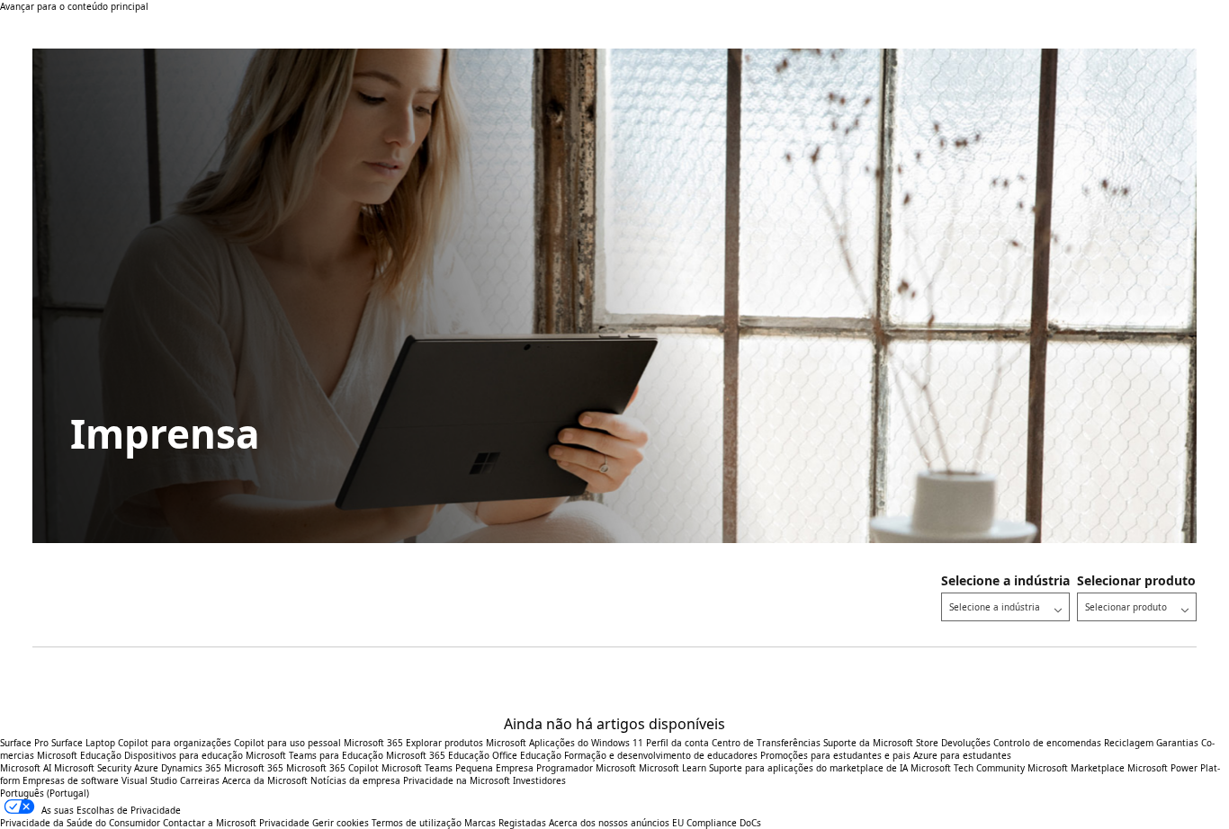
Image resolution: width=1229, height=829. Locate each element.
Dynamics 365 (191, 768)
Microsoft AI (25, 768)
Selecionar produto (1136, 580)
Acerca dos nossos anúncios (609, 822)
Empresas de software (70, 780)
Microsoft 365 (373, 742)
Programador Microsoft (586, 768)
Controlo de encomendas (1047, 742)
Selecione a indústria (1005, 580)
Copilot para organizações (174, 742)
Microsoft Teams (417, 768)
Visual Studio (149, 780)
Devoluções (966, 742)
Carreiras (200, 780)
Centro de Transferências (766, 742)
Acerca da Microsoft (265, 780)
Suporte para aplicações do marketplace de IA (808, 768)
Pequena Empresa (494, 768)
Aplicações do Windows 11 (586, 742)
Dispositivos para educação (183, 755)
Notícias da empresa (355, 780)
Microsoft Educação (79, 755)
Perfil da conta (677, 742)
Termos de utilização (417, 822)
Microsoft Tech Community (968, 768)
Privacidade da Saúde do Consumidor (80, 822)
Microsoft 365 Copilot (332, 768)
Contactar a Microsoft (209, 822)
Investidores (539, 780)
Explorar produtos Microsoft (466, 742)
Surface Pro (24, 742)
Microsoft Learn (672, 768)
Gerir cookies (340, 822)
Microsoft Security (92, 768)
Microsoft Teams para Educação (314, 755)
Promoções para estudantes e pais (835, 755)
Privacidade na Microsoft (456, 780)
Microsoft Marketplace (1076, 768)
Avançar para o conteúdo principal (74, 6)
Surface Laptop (83, 742)
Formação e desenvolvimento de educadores (661, 755)
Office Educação (526, 755)
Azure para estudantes (962, 755)
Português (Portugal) (44, 793)
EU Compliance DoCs (716, 822)
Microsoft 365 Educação (437, 755)
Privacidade (284, 822)
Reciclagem (1130, 742)
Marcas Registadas (505, 822)
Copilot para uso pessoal (287, 742)
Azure (146, 768)
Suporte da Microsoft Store (880, 742)
